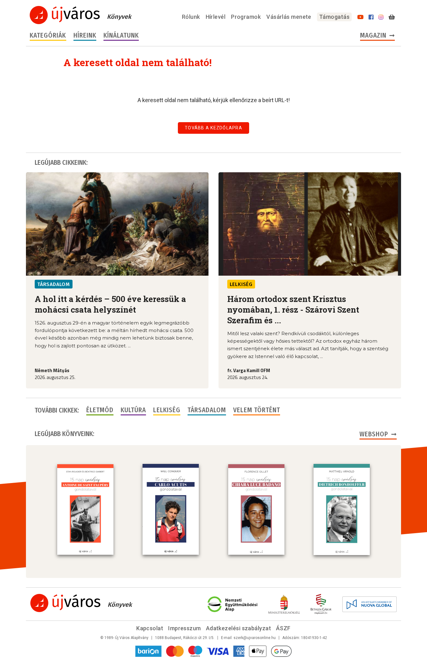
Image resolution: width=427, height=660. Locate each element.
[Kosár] (392, 17)
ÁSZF (283, 628)
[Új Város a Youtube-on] (360, 17)
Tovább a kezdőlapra (213, 127)
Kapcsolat (149, 628)
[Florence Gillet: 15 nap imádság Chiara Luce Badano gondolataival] (256, 509)
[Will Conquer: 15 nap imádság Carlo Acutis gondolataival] (171, 509)
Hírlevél (216, 16)
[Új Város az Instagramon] (381, 17)
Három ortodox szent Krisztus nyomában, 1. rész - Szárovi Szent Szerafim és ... (293, 309)
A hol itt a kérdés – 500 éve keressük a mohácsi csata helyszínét (110, 304)
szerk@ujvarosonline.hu (255, 638)
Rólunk (191, 16)
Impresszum (184, 628)
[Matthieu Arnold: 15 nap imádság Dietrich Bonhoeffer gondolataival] (342, 509)
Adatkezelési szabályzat (238, 628)
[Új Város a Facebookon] (371, 17)
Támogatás (334, 16)
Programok (246, 16)
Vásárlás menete (288, 16)
